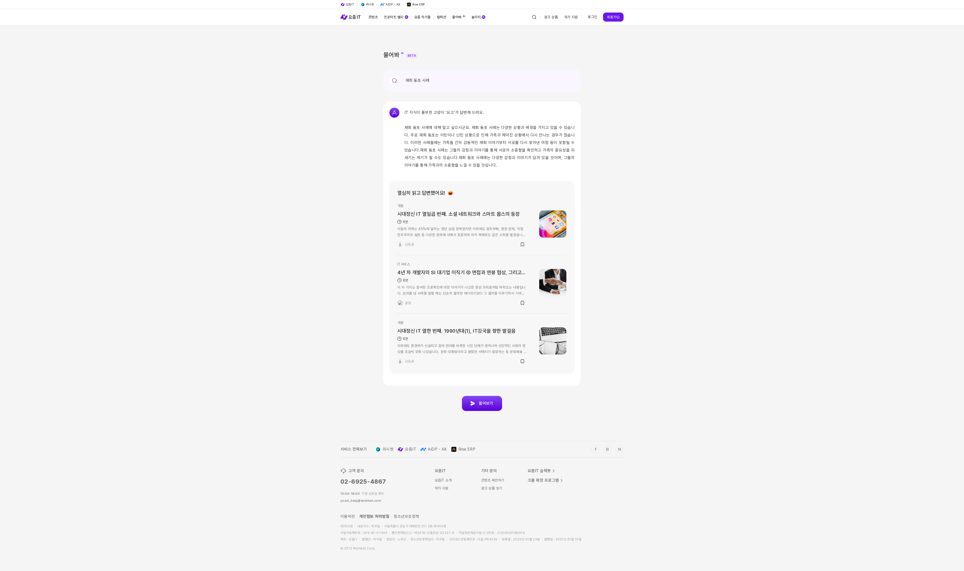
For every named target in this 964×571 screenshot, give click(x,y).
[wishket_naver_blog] (620, 449)
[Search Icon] (534, 17)
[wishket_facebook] (595, 449)
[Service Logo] (350, 17)
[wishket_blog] (608, 449)
